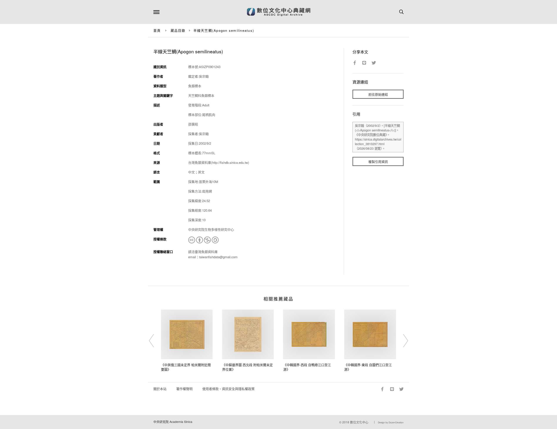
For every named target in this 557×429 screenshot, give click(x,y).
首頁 (157, 30)
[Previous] (155, 341)
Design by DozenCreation (391, 422)
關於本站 (159, 388)
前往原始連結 (378, 94)
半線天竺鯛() (223, 30)
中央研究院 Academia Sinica (172, 421)
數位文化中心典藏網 (278, 12)
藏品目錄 (178, 30)
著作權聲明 (184, 388)
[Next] (402, 341)
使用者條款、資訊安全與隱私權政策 (228, 388)
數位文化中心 (359, 422)
